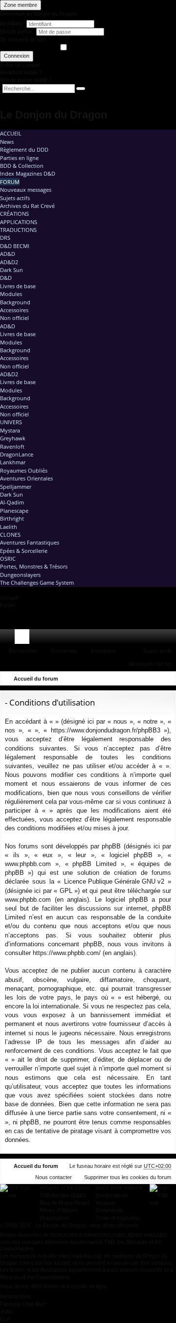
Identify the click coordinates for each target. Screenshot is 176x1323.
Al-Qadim (12, 502)
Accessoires (14, 310)
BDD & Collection (22, 165)
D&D (6, 277)
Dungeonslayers (20, 574)
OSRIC (8, 558)
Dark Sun (11, 270)
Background (15, 302)
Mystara (10, 430)
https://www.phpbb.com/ (67, 953)
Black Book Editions (119, 1187)
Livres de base (18, 286)
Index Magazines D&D (27, 173)
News (7, 141)
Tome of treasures (117, 1218)
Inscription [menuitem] (170, 638)
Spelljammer (15, 486)
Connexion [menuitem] (156, 638)
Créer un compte (20, 65)
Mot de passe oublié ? (26, 80)
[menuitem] (141, 636)
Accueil (11, 133)
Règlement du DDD (24, 149)
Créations (14, 213)
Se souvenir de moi (22, 39)
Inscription (103, 651)
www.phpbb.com (28, 899)
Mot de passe (17, 31)
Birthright (12, 518)
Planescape (14, 510)
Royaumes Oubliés (23, 470)
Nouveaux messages (25, 189)
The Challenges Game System (37, 582)
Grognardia (109, 1210)
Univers (11, 422)
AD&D (7, 253)
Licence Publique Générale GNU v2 (114, 881)
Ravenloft (12, 446)
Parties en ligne (19, 157)
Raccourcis (9, 638)
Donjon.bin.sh (112, 1195)
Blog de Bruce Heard (64, 1203)
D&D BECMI (14, 246)
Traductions (18, 229)
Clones (10, 534)
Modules (11, 293)
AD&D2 (9, 262)
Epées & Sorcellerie (23, 550)
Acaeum (105, 1203)
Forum (10, 181)
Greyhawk (12, 438)
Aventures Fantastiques (29, 542)
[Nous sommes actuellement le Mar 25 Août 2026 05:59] (154, 678)
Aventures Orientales (26, 478)
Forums (24, 638)
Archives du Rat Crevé (27, 205)
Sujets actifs (15, 198)
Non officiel (14, 317)
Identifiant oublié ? (21, 72)
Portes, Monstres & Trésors (33, 566)
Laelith (8, 526)
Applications (18, 222)
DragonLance (16, 454)
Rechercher (23, 651)
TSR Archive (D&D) (63, 1195)
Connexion (16, 56)
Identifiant (11, 23)
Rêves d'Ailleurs (59, 1210)
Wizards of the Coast (64, 1187)
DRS (5, 237)
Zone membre (20, 5)
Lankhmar (12, 462)
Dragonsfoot (54, 1218)
